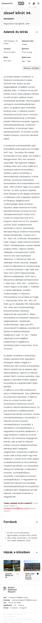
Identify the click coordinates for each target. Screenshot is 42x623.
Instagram (23, 608)
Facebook (14, 608)
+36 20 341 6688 (14, 603)
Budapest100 (7, 3)
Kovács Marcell (16, 622)
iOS (15, 605)
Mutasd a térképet (31, 68)
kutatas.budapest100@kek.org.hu (24, 600)
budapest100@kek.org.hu (17, 508)
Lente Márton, (30, 619)
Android (21, 605)
